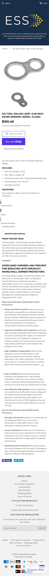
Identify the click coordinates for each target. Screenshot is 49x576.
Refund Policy (25, 490)
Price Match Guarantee (24, 484)
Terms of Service (24, 496)
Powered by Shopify (23, 557)
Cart (45, 3)
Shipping (6, 125)
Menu (7, 3)
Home (4, 49)
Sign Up (42, 528)
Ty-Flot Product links (24, 505)
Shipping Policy (24, 493)
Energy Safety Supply (27, 554)
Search (24, 481)
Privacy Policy (24, 487)
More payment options (14, 148)
